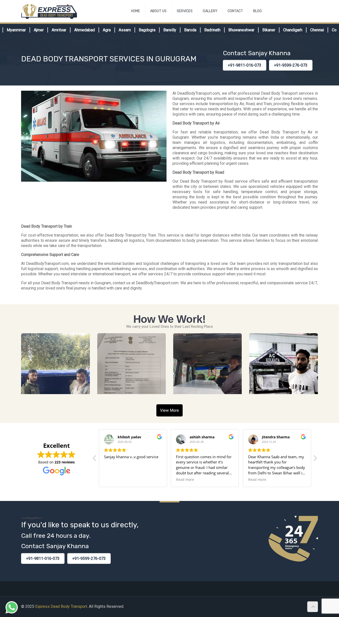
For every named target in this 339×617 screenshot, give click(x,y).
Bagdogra (136, 30)
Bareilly (159, 30)
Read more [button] (185, 479)
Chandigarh (282, 30)
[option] (30, 30)
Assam (114, 30)
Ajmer (28, 30)
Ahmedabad (74, 30)
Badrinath (202, 30)
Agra (96, 30)
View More (169, 410)
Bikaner (258, 30)
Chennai (306, 30)
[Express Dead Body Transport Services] (49, 11)
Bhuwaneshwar (231, 30)
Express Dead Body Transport (61, 606)
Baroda (180, 30)
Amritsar (48, 30)
